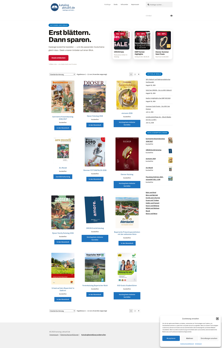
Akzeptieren (171, 338)
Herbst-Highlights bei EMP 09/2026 (158, 98)
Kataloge (107, 4)
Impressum (198, 344)
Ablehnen (189, 338)
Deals (116, 4)
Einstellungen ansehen (209, 338)
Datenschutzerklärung (187, 344)
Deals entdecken (58, 58)
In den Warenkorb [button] (63, 128)
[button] (217, 319)
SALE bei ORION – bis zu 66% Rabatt (159, 90)
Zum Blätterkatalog (63, 177)
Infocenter (124, 4)
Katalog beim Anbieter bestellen (127, 123)
